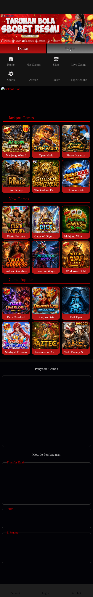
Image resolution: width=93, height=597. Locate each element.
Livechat (76, 593)
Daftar (23, 48)
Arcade (33, 79)
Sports (11, 79)
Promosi (15, 593)
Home (10, 64)
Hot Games (33, 64)
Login (70, 48)
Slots (56, 64)
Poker (56, 79)
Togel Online (79, 79)
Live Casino (78, 64)
